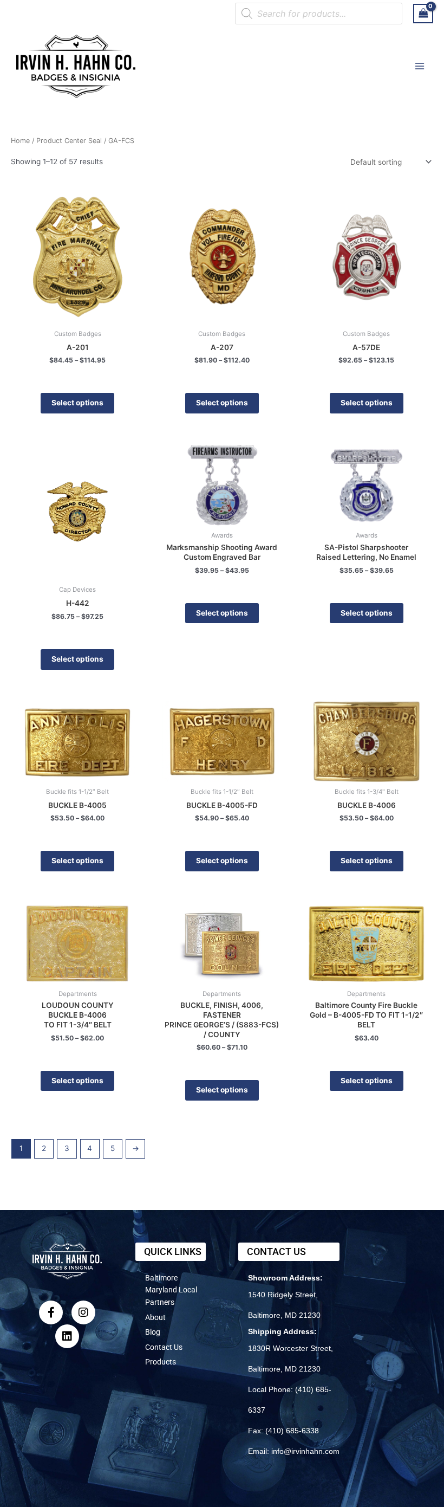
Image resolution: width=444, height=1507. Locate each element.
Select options (77, 402)
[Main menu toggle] (419, 65)
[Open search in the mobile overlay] (318, 13)
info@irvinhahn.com (305, 1451)
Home (20, 141)
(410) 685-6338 (292, 1430)
